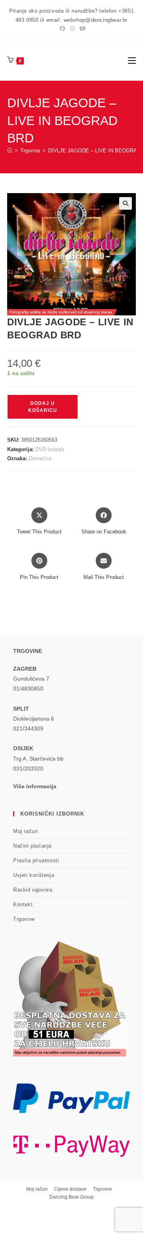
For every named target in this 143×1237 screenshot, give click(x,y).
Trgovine (24, 919)
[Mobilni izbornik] (132, 60)
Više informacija (34, 786)
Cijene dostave (70, 1189)
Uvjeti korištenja (33, 875)
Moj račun (25, 831)
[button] (125, 203)
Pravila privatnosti (36, 860)
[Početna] (9, 151)
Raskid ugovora (32, 890)
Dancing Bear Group (71, 1197)
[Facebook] (62, 28)
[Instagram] (72, 28)
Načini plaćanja (32, 846)
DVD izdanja (49, 449)
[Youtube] (81, 28)
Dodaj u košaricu (42, 406)
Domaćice (40, 458)
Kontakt (23, 904)
